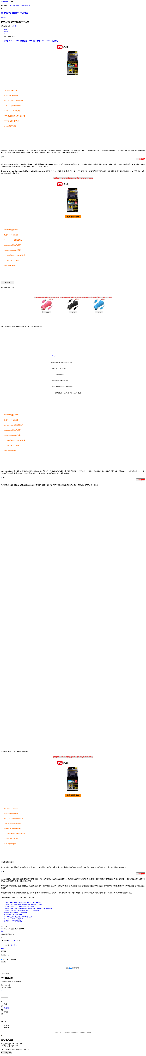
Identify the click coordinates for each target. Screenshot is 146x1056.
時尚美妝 (14, 26)
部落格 (6, 31)
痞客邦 (10, 940)
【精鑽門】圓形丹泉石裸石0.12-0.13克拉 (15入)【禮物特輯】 (22, 910)
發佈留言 (3, 961)
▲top (2, 948)
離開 (10, 1052)
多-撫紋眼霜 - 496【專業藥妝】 (13, 915)
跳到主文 (3, 17)
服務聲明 (89, 1032)
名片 (5, 33)
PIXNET (60, 1032)
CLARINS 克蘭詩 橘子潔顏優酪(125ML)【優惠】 (18, 917)
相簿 (5, 29)
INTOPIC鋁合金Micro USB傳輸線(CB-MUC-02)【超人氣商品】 (22, 902)
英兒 (2, 931)
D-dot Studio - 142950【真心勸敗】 (14, 919)
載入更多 (3, 951)
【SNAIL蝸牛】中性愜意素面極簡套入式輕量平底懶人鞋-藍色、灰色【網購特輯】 (28, 908)
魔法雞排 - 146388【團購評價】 (13, 921)
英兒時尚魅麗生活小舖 (14, 13)
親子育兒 (14, 945)
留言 (14, 940)
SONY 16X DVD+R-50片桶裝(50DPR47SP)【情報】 (19, 906)
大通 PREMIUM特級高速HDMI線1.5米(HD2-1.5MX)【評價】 (31, 41)
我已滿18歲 (4, 1052)
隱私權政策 (82, 1032)
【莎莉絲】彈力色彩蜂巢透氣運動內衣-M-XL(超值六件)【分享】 (23, 904)
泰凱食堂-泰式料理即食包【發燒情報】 (15, 913)
